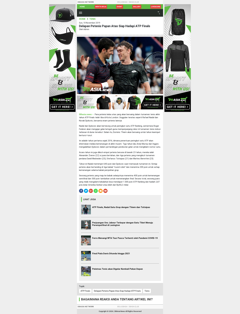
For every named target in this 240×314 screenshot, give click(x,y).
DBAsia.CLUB (134, 2)
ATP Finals (85, 291)
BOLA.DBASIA (122, 2)
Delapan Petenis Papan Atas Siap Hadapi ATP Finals (117, 291)
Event (119, 7)
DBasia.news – (86, 114)
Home (82, 7)
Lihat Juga (89, 199)
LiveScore (155, 7)
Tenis (146, 291)
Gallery (137, 7)
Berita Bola (100, 7)
